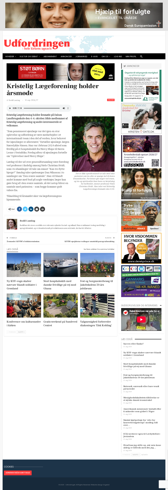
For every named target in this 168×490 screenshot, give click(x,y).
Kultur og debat (29, 56)
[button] (141, 57)
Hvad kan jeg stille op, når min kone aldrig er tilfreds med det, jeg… (142, 446)
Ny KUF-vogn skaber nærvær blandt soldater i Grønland (142, 354)
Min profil (131, 56)
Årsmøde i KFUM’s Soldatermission (23, 241)
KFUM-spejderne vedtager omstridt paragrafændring (90, 241)
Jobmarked (81, 56)
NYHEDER (10, 56)
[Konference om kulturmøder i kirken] (24, 306)
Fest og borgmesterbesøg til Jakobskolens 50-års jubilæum (139, 376)
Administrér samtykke (18, 473)
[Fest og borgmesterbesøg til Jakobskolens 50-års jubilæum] (97, 265)
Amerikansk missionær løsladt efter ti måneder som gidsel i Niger (142, 410)
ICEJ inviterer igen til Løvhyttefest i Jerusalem (141, 435)
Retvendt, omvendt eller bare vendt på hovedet (141, 387)
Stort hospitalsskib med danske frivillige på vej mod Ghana (139, 365)
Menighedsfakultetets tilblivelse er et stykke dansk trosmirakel (141, 399)
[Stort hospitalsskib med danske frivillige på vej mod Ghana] (60, 265)
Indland (111, 100)
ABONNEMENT (50, 56)
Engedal (106, 485)
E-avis (94, 56)
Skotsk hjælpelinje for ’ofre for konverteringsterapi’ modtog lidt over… (140, 423)
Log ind (118, 56)
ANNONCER (66, 56)
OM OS (105, 56)
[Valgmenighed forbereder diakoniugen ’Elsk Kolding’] (97, 306)
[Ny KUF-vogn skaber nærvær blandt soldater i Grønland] (24, 265)
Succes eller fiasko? (133, 343)
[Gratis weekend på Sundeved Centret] (60, 306)
